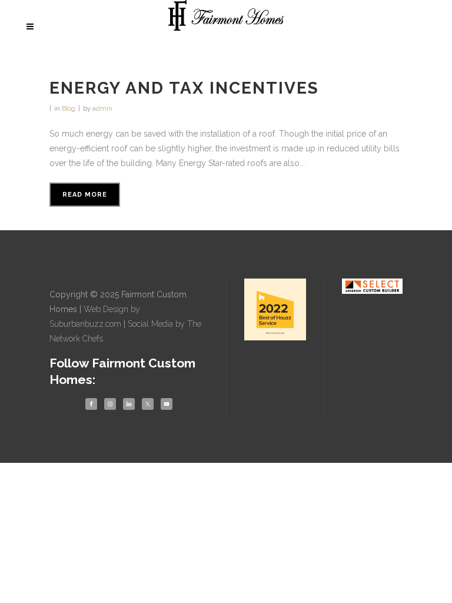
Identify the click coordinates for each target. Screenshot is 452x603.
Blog (68, 108)
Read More (84, 194)
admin (102, 108)
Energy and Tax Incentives (184, 88)
